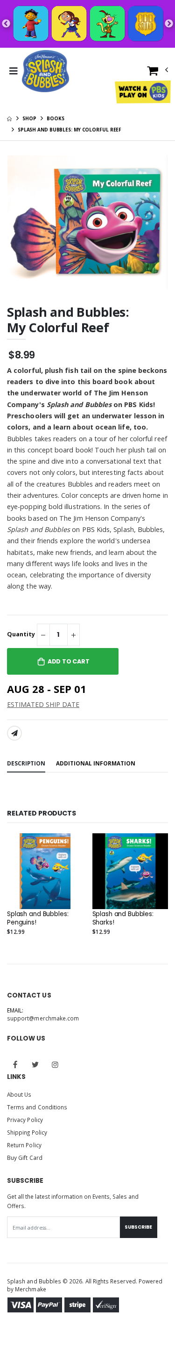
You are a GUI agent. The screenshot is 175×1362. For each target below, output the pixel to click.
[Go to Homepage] (45, 71)
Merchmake (30, 1289)
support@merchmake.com (43, 1018)
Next (169, 24)
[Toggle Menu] (13, 71)
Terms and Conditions (37, 1107)
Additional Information (95, 763)
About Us (19, 1094)
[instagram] (55, 1064)
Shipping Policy (27, 1132)
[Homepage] (9, 118)
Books (55, 118)
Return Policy (24, 1145)
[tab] (26, 764)
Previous (6, 24)
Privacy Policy (25, 1119)
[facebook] (15, 1064)
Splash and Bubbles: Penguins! (37, 918)
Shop (29, 118)
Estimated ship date (43, 704)
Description (26, 763)
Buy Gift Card (24, 1157)
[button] (158, 73)
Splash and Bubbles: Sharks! (123, 918)
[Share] (14, 733)
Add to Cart (69, 661)
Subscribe (138, 1227)
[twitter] (35, 1064)
